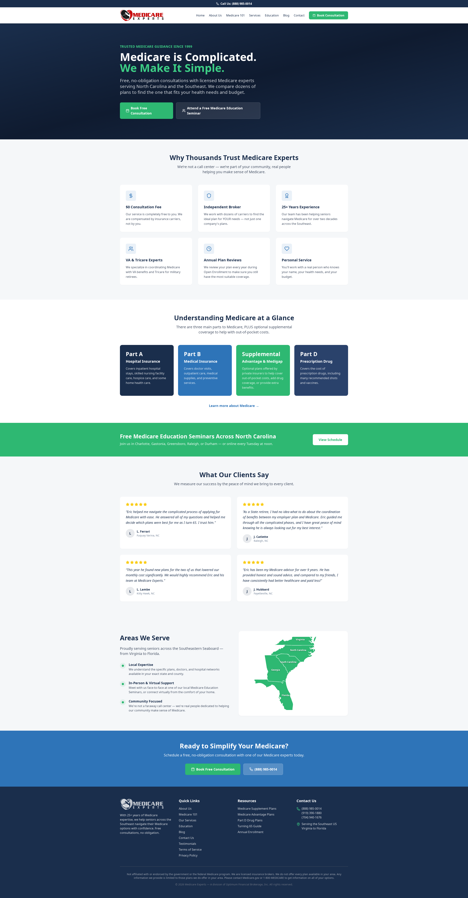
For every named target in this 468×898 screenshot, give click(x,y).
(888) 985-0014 (281, 890)
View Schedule (330, 439)
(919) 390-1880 (312, 813)
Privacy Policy (188, 855)
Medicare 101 (235, 15)
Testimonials (187, 844)
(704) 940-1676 (312, 817)
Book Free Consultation (325, 890)
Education (272, 15)
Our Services (187, 820)
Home (200, 15)
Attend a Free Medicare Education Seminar (215, 110)
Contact (299, 15)
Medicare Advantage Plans (256, 814)
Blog (286, 15)
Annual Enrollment (250, 832)
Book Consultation (330, 15)
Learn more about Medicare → (234, 405)
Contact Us (186, 838)
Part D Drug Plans (250, 820)
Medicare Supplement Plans (257, 809)
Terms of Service (190, 850)
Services (255, 15)
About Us (215, 15)
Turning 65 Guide (249, 826)
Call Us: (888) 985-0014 (236, 4)
